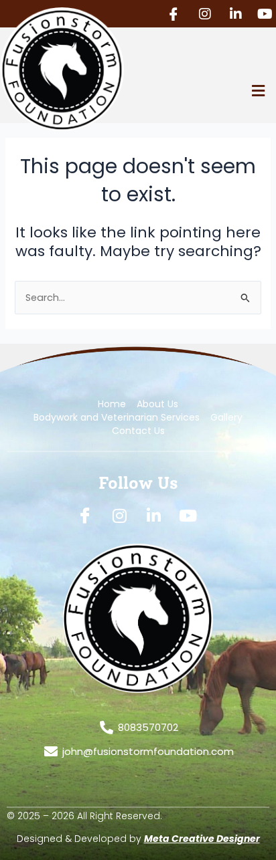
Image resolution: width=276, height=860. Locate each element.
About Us (157, 404)
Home (112, 404)
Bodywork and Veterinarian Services (116, 417)
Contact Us (138, 430)
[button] (258, 90)
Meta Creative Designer (202, 838)
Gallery (226, 417)
